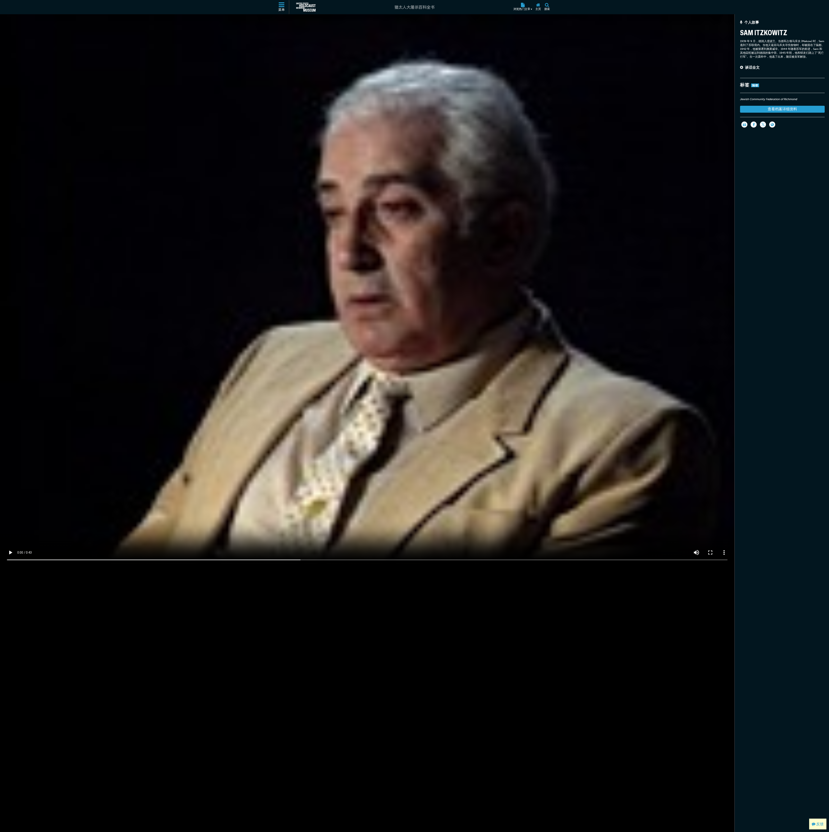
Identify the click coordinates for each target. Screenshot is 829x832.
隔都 (755, 85)
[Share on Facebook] (754, 125)
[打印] (744, 125)
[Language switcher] (772, 125)
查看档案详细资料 (782, 109)
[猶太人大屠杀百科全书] (414, 7)
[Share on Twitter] (763, 125)
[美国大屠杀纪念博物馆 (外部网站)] (306, 7)
